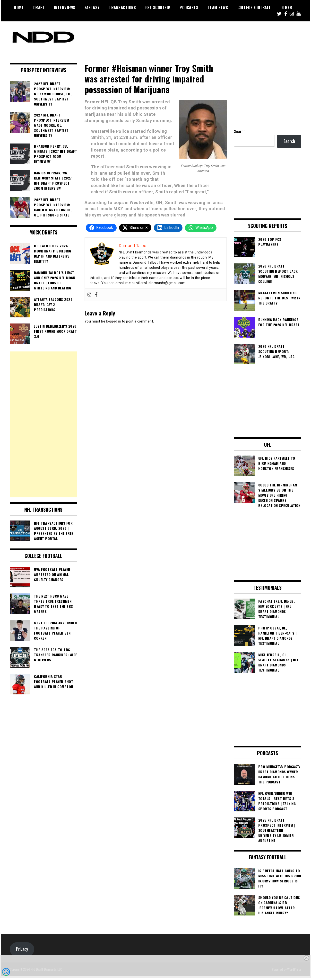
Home (19, 7)
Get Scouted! (157, 7)
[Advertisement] (43, 424)
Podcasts (189, 7)
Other (286, 7)
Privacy (22, 949)
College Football (254, 7)
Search (239, 131)
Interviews (64, 7)
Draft (39, 7)
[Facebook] (96, 294)
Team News (218, 7)
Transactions (122, 7)
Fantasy (92, 7)
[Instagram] (89, 294)
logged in (113, 321)
